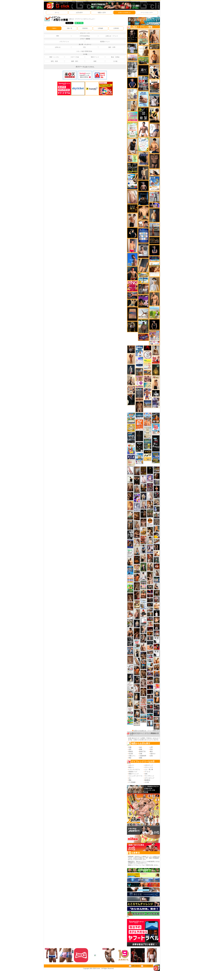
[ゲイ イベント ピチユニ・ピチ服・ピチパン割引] (143, 83)
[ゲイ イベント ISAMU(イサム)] (132, 233)
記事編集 (100, 28)
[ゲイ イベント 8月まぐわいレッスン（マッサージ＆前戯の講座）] (156, 541)
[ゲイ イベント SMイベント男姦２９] (150, 692)
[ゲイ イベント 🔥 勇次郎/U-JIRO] (137, 679)
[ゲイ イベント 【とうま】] (137, 542)
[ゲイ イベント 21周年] (156, 418)
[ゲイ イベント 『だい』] (154, 215)
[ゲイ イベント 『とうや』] (137, 623)
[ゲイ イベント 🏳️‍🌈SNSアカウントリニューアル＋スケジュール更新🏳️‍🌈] (143, 51)
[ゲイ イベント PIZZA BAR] (137, 560)
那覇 (140, 758)
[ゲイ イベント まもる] (150, 531)
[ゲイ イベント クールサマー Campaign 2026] (132, 181)
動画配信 (147, 780)
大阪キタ (152, 753)
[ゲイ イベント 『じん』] (137, 696)
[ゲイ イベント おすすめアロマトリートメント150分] (132, 57)
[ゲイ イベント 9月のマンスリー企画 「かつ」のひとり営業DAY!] (143, 604)
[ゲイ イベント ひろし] (137, 595)
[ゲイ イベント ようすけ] (150, 682)
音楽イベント (95, 57)
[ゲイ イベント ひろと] (132, 220)
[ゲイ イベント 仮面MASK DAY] (156, 393)
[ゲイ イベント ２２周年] (131, 449)
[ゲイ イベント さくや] (130, 470)
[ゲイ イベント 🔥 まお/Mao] (150, 638)
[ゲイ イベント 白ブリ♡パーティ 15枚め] (130, 615)
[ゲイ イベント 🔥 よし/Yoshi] (150, 614)
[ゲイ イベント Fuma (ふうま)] (154, 250)
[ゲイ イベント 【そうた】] (154, 284)
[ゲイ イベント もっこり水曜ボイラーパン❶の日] (143, 129)
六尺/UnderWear (85, 36)
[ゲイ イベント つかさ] (150, 496)
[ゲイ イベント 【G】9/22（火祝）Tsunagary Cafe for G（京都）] (150, 656)
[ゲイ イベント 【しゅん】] (150, 578)
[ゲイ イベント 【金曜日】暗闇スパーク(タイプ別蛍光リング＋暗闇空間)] (156, 469)
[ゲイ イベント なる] (156, 502)
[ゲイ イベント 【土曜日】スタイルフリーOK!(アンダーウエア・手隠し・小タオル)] (156, 633)
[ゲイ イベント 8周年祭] (131, 428)
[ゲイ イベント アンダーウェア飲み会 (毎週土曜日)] (156, 482)
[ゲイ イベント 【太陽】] (137, 525)
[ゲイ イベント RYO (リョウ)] (156, 488)
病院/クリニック (134, 774)
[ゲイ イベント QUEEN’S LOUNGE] (143, 301)
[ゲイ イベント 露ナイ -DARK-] (143, 70)
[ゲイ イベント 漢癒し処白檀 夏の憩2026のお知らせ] (132, 94)
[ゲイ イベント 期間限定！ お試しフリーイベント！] (154, 46)
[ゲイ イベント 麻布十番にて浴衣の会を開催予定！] (137, 722)
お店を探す (79, 12)
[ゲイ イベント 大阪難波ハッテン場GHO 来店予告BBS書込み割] (156, 646)
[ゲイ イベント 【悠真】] (137, 489)
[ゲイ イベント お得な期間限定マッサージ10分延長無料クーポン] (143, 224)
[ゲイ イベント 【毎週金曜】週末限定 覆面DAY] (150, 687)
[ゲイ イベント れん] (143, 505)
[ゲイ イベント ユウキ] (130, 505)
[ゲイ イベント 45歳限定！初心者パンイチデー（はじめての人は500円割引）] (156, 673)
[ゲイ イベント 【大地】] (143, 655)
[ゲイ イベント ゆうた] (131, 380)
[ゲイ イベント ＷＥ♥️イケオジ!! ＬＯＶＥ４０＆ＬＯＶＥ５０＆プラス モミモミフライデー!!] (150, 549)
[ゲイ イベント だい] (139, 406)
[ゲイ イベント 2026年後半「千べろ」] (130, 668)
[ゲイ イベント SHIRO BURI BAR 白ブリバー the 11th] (143, 621)
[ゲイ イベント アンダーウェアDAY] (150, 711)
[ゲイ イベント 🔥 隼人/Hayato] (132, 303)
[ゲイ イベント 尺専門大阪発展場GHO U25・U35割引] (150, 716)
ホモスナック (149, 765)
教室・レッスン (54, 57)
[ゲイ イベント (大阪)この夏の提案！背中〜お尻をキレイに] (154, 100)
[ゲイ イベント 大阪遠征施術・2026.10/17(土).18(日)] (156, 606)
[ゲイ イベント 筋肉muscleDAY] (132, 69)
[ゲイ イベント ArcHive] (130, 588)
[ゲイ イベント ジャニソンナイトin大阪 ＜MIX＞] (150, 487)
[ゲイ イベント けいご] (143, 479)
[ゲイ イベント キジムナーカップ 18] (148, 444)
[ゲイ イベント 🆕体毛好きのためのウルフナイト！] (156, 522)
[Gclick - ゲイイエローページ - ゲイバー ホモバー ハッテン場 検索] (58, 5)
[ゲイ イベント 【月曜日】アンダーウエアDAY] (156, 726)
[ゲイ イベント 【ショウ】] (150, 540)
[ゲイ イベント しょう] (137, 688)
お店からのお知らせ (124, 12)
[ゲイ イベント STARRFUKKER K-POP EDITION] (137, 498)
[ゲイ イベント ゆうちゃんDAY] (139, 351)
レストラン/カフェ (134, 769)
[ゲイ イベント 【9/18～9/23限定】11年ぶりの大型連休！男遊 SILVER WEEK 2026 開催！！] (156, 713)
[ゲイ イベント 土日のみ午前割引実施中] (150, 664)
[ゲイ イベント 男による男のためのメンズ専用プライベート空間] (143, 235)
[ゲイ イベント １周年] (139, 447)
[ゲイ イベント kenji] (131, 399)
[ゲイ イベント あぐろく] (156, 687)
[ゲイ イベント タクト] (137, 614)
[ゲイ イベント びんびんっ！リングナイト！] (132, 286)
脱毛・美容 (54, 61)
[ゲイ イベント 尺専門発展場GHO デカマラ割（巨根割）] (156, 359)
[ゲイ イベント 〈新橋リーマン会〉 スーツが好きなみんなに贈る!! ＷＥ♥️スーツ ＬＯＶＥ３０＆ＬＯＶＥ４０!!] (130, 651)
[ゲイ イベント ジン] (131, 389)
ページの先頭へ (148, 966)
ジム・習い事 (149, 769)
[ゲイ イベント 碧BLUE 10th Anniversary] (143, 198)
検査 (95, 61)
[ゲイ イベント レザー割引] (156, 495)
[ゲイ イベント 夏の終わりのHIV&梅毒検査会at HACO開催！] (156, 429)
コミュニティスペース (135, 776)
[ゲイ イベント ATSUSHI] (154, 312)
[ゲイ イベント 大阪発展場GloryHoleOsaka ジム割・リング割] (132, 168)
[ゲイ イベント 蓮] (132, 326)
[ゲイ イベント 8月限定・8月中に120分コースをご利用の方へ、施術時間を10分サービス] (143, 144)
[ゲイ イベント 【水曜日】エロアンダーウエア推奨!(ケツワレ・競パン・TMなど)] (143, 289)
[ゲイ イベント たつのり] (143, 692)
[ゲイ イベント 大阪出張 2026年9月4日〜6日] (156, 566)
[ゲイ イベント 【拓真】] (143, 647)
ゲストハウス (149, 767)
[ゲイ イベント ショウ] (156, 586)
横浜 (151, 751)
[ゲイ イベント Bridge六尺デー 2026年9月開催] (137, 644)
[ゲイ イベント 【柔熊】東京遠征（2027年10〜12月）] (156, 653)
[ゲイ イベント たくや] (154, 56)
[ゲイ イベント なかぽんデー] (156, 369)
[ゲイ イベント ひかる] (143, 558)
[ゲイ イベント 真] (156, 476)
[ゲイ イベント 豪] (156, 592)
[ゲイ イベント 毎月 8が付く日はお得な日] (150, 600)
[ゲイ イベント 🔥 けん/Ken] (150, 696)
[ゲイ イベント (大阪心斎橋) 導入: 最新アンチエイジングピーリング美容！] (143, 250)
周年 (57, 36)
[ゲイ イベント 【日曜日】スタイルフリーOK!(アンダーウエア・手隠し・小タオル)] (156, 599)
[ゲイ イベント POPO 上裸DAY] (130, 720)
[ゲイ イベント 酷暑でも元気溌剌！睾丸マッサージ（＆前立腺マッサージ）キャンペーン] (154, 269)
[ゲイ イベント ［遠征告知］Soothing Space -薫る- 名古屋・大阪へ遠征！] (143, 549)
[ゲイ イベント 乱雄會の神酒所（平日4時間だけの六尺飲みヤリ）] (156, 402)
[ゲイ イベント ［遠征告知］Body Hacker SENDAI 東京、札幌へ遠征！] (130, 632)
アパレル (147, 771)
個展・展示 (74, 61)
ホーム (57, 12)
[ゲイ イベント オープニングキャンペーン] (132, 208)
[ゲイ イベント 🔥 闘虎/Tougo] (143, 594)
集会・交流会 (115, 57)
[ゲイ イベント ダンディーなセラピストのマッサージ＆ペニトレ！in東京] (150, 723)
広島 (151, 756)
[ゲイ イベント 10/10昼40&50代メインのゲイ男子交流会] (130, 623)
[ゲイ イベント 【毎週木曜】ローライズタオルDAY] (148, 348)
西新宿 (131, 751)
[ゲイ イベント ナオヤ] (154, 299)
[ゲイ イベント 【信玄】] (143, 488)
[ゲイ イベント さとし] (132, 196)
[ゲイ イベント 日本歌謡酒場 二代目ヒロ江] (137, 604)
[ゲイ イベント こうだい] (130, 496)
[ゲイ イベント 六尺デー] (154, 196)
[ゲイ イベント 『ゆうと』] (130, 677)
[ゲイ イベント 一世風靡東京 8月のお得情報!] (143, 158)
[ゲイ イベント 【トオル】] (137, 471)
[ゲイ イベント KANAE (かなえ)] (154, 324)
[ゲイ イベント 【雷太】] (154, 36)
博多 (130, 758)
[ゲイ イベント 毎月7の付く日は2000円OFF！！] (156, 377)
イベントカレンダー (147, 12)
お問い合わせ (135, 966)
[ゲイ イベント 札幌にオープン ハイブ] (148, 455)
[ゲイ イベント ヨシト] (156, 535)
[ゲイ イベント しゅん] (137, 633)
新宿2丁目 (142, 751)
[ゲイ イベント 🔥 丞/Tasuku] (150, 652)
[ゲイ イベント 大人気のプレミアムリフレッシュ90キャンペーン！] (154, 205)
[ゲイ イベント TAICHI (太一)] (132, 83)
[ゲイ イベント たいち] (154, 130)
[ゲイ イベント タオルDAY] (130, 641)
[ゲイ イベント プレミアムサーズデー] (148, 355)
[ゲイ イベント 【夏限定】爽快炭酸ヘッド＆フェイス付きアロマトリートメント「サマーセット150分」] (148, 385)
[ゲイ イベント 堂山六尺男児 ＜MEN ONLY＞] (143, 701)
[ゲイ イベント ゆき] (137, 661)
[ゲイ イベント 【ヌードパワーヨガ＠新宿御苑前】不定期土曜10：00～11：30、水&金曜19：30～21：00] (154, 229)
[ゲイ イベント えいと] (150, 624)
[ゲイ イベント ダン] (137, 577)
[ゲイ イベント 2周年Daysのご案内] (143, 114)
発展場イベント (105, 41)
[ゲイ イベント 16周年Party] (139, 458)
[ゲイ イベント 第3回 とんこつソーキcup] (131, 418)
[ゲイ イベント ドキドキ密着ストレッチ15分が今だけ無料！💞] (132, 36)
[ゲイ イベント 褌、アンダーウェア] (154, 86)
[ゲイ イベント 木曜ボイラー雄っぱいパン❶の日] (148, 394)
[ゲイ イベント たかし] (143, 629)
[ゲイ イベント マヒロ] (156, 693)
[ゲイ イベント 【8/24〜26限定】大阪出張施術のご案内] (154, 172)
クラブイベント (64, 41)
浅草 (130, 749)
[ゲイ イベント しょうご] (131, 359)
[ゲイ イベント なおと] (143, 613)
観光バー (131, 767)
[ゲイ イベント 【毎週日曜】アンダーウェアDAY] (150, 674)
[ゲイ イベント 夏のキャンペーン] (132, 130)
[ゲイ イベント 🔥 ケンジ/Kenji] (143, 664)
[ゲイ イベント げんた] (143, 522)
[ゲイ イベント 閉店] (139, 436)
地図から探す (102, 12)
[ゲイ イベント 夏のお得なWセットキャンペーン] (143, 278)
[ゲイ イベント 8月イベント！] (154, 258)
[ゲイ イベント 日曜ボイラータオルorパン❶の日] (156, 667)
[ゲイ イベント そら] (137, 533)
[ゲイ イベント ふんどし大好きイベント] (156, 680)
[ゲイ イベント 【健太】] (130, 561)
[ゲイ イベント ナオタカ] (156, 620)
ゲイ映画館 (132, 782)
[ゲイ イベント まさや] (137, 705)
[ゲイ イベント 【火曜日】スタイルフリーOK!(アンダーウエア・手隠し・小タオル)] (156, 720)
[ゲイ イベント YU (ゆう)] (143, 185)
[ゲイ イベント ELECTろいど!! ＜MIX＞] (130, 570)
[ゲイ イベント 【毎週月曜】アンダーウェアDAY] (150, 591)
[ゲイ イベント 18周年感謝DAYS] (139, 415)
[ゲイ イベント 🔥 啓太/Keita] (143, 567)
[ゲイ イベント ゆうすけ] (156, 384)
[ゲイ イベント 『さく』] (131, 369)
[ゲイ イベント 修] (131, 349)
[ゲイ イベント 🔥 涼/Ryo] (150, 633)
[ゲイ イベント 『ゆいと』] (143, 496)
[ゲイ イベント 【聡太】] (130, 703)
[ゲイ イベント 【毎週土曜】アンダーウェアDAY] (150, 678)
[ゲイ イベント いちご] (143, 683)
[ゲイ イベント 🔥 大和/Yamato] (143, 638)
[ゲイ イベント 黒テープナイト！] (156, 706)
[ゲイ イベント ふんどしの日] (143, 470)
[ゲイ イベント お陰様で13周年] (143, 60)
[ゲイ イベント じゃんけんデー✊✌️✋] (148, 364)
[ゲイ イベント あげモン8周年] (139, 425)
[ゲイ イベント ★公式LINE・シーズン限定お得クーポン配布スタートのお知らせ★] (132, 116)
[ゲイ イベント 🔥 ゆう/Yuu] (150, 558)
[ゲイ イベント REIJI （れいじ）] (156, 613)
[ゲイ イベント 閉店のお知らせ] (131, 460)
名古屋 (131, 753)
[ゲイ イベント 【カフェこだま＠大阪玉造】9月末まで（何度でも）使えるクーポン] (154, 183)
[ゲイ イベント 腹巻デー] (137, 507)
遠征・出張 (111, 47)
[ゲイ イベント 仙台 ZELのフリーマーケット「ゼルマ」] (130, 553)
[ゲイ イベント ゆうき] (137, 551)
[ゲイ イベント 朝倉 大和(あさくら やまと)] (148, 379)
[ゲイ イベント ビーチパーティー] (156, 457)
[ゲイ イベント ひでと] (143, 709)
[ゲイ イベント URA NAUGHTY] (139, 394)
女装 (146, 774)
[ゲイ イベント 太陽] (130, 525)
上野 (151, 747)
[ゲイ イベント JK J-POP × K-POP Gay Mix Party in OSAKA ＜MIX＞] (150, 478)
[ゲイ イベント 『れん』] (143, 173)
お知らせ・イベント (112, 36)
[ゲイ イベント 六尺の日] (150, 605)
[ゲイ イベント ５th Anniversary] (139, 362)
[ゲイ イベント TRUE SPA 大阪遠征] (132, 158)
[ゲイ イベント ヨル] (130, 478)
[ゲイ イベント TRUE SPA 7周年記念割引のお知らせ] (143, 99)
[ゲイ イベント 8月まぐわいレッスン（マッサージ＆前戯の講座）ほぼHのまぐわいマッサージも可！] (150, 609)
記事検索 (116, 28)
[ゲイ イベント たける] (137, 653)
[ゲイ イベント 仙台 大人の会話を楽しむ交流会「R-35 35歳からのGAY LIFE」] (150, 522)
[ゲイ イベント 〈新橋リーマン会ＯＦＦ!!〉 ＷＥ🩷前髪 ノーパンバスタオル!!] (143, 584)
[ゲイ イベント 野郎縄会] (143, 539)
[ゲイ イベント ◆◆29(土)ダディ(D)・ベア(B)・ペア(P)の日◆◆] (156, 547)
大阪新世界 (142, 756)
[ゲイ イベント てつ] (154, 161)
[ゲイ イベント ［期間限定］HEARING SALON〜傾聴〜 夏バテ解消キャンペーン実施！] (154, 115)
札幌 (130, 747)
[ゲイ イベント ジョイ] (156, 579)
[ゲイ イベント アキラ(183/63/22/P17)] (156, 515)
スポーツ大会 (75, 57)
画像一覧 (69, 28)
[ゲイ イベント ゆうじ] (130, 487)
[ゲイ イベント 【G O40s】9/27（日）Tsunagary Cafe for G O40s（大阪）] (150, 660)
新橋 (140, 749)
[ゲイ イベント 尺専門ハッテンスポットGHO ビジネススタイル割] (156, 509)
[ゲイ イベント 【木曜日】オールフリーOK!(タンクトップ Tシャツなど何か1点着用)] (139, 372)
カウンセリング (149, 778)
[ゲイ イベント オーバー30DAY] (143, 37)
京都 (140, 753)
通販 (130, 780)
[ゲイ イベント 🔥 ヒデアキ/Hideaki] (137, 480)
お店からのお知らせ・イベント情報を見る (147, 730)
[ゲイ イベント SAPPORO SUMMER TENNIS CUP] (131, 437)
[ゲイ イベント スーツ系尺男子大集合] (154, 240)
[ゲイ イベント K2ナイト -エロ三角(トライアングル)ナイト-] (150, 595)
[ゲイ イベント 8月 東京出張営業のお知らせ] (132, 259)
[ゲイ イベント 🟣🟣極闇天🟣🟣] (150, 470)
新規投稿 (85, 28)
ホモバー (131, 765)
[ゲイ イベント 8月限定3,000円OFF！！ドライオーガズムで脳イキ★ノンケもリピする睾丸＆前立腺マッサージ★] (132, 295)
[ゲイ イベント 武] (156, 626)
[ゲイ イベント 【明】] (150, 567)
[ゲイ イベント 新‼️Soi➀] (130, 694)
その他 (115, 61)
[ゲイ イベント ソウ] (156, 559)
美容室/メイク (133, 771)
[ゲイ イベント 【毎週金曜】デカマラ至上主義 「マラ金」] (150, 669)
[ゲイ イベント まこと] (130, 660)
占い (130, 778)
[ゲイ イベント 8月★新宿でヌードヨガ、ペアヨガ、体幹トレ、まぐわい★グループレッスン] (143, 313)
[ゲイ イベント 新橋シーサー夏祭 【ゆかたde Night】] (150, 504)
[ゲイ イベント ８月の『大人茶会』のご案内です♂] (150, 513)
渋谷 (151, 749)
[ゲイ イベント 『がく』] (132, 273)
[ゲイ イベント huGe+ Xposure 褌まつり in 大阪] (137, 569)
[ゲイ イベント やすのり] (130, 606)
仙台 (140, 747)
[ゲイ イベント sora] (143, 213)
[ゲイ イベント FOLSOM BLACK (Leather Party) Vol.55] (130, 544)
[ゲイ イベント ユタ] (156, 573)
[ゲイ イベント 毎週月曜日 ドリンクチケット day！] (130, 686)
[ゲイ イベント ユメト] (132, 245)
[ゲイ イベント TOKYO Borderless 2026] (154, 337)
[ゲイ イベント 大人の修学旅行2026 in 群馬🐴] (148, 419)
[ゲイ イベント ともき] (143, 576)
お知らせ (57, 47)
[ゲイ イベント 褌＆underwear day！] (130, 711)
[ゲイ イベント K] (156, 350)
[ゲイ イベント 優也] (156, 700)
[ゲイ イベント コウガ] (130, 515)
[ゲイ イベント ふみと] (137, 516)
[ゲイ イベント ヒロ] (132, 105)
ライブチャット (149, 776)
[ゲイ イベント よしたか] (130, 597)
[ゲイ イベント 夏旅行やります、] (132, 314)
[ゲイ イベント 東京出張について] (150, 701)
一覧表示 (53, 28)
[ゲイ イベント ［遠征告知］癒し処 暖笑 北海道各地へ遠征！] (154, 145)
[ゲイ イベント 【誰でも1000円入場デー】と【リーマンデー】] (148, 372)
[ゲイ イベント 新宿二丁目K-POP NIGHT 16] (143, 718)
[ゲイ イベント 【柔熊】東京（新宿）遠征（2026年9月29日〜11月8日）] (156, 640)
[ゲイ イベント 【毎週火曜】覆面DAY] (150, 629)
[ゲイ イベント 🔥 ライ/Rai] (150, 706)
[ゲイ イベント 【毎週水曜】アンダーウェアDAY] (143, 337)
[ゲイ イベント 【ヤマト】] (156, 528)
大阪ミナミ (132, 756)
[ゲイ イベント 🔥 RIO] (143, 326)
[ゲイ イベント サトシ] (132, 48)
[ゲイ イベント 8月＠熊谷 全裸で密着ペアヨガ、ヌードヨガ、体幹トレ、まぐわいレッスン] (148, 404)
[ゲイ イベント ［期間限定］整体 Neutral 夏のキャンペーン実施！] (132, 146)
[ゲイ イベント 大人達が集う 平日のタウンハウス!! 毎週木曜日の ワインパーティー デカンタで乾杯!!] (139, 381)
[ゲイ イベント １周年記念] (143, 265)
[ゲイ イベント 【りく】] (143, 531)
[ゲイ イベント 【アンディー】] (150, 647)
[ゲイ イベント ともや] (156, 660)
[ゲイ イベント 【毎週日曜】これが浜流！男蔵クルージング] (150, 619)
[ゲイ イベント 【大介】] (150, 587)
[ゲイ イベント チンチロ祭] (130, 579)
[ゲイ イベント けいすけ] (143, 674)
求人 (84, 47)
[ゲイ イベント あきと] (137, 586)
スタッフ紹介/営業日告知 (84, 51)
